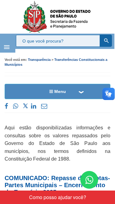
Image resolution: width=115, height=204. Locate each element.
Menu (59, 91)
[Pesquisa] (106, 41)
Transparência (39, 59)
